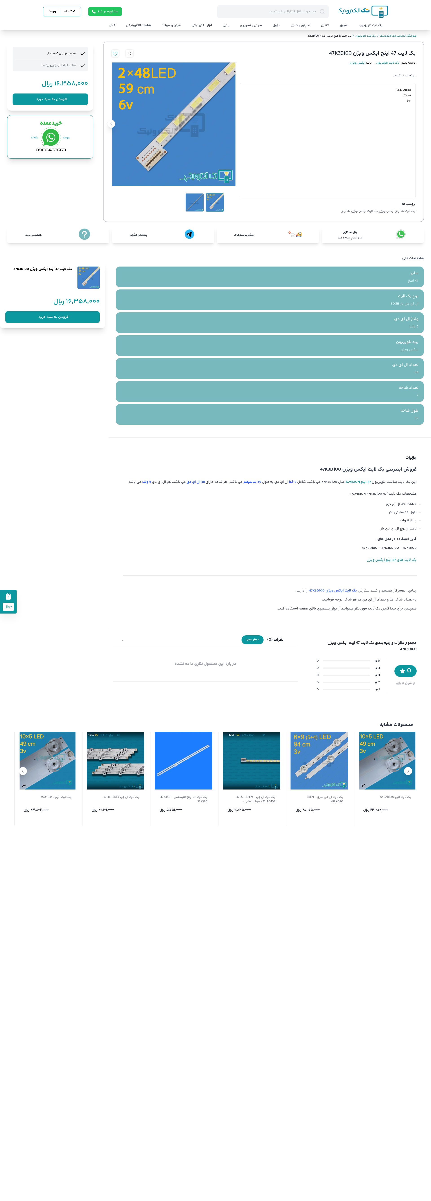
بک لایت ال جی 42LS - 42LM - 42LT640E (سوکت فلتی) (255, 799)
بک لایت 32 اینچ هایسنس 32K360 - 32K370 (183, 799)
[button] (408, 771)
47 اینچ (358, 482)
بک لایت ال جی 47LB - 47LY (121, 797)
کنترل (325, 25)
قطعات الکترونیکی (138, 25)
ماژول (276, 25)
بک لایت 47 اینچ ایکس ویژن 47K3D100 (329, 36)
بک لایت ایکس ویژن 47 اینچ (359, 211)
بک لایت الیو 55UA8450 (395, 797)
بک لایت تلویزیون (371, 25)
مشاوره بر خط (108, 11)
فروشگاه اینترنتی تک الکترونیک (397, 36)
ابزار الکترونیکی (201, 25)
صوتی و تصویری (251, 25)
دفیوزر (344, 25)
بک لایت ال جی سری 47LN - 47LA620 (325, 799)
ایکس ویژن (357, 62)
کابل (112, 25)
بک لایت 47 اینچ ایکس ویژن (397, 211)
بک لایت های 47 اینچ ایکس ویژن (392, 560)
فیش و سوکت (171, 25)
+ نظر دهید (252, 640)
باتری (226, 25)
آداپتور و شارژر (300, 25)
